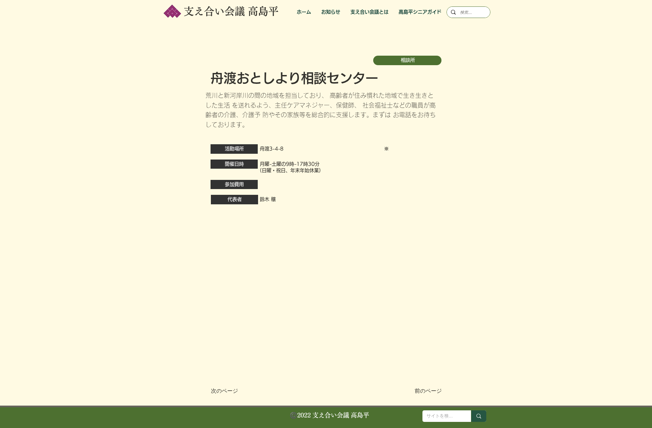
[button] (420, 11)
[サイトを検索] (478, 416)
